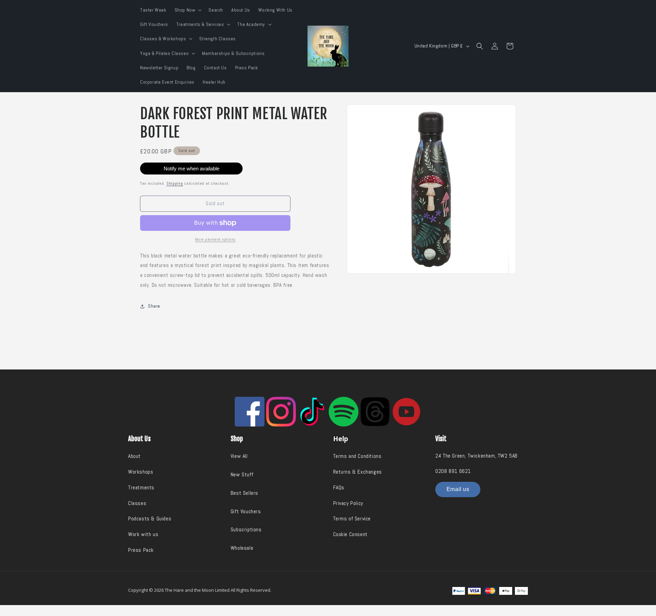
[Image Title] (249, 411)
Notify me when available (191, 168)
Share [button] (154, 306)
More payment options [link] (215, 239)
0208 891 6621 (453, 471)
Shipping (174, 183)
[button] (187, 10)
